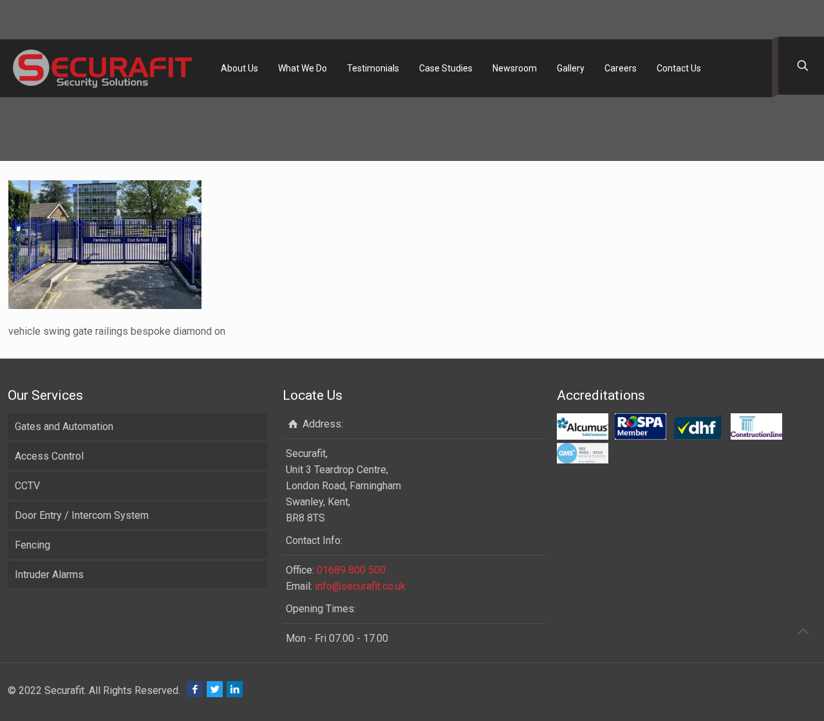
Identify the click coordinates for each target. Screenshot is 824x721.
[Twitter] (214, 689)
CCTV (27, 486)
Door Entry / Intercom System (82, 515)
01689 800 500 (351, 570)
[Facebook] (194, 689)
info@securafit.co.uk (360, 586)
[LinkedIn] (234, 689)
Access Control (49, 456)
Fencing (32, 545)
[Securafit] (102, 68)
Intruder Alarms (49, 574)
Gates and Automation (64, 426)
